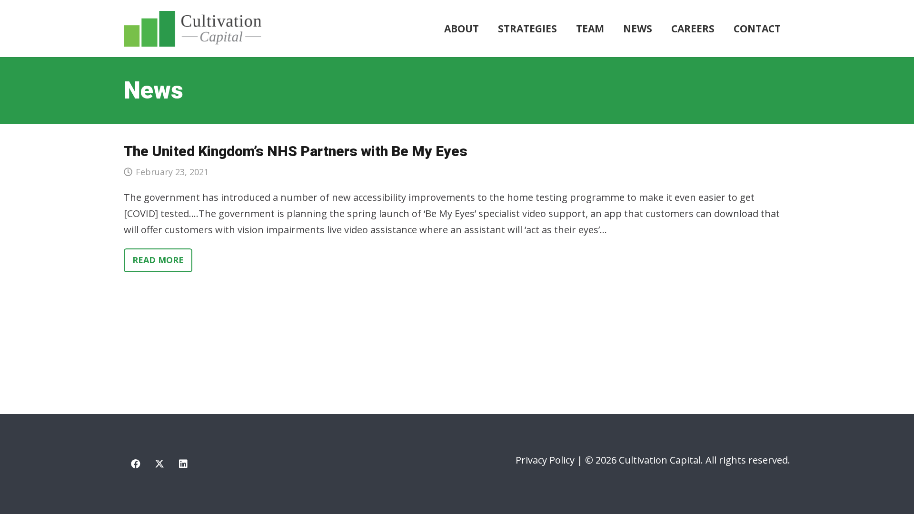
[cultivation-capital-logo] (192, 29)
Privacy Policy (545, 460)
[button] (563, 28)
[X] (159, 464)
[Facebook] (136, 464)
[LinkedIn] (183, 464)
